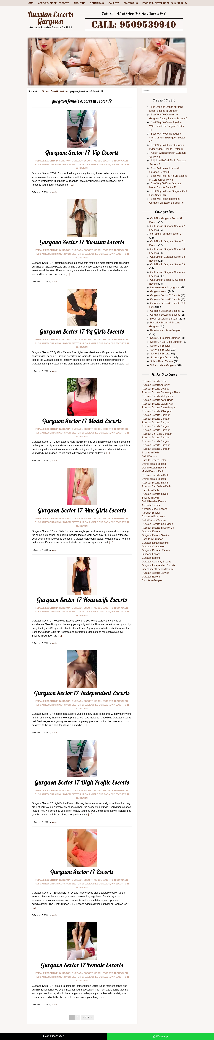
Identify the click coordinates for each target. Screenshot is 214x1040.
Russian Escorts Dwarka (155, 388)
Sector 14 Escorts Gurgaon (165, 338)
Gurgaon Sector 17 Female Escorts (82, 965)
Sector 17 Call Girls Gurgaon (91, 164)
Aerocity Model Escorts (53, 3)
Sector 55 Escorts (160, 353)
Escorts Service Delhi (154, 460)
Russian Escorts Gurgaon (50, 18)
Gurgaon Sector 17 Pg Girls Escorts (82, 331)
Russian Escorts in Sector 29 (158, 527)
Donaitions (97, 3)
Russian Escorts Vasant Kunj (158, 403)
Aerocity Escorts (151, 505)
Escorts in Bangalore (153, 516)
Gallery (113, 3)
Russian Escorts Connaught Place (161, 392)
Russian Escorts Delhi (154, 381)
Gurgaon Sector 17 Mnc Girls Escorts (82, 510)
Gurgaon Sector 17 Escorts (81, 872)
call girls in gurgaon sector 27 (166, 233)
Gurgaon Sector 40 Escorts (165, 299)
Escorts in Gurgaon (152, 539)
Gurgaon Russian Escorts (156, 550)
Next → (87, 1017)
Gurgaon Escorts (151, 531)
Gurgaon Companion (153, 546)
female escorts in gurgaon (52, 160)
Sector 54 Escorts (160, 349)
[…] (71, 184)
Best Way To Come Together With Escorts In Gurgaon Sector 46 (166, 126)
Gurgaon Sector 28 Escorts (165, 295)
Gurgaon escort (82, 160)
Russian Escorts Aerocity (156, 385)
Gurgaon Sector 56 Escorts (165, 310)
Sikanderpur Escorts (161, 357)
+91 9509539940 (54, 1036)
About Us (79, 3)
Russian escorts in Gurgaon (53, 164)
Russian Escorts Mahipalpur (157, 396)
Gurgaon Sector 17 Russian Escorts (82, 242)
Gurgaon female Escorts (155, 542)
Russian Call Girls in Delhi (156, 486)
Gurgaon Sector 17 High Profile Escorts (82, 782)
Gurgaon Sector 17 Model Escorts (82, 421)
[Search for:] (164, 90)
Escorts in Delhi (150, 452)
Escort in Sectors (153, 3)
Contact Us (130, 3)
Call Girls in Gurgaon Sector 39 (167, 264)
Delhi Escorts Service (154, 520)
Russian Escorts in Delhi (155, 475)
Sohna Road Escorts (161, 361)
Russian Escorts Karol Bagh (157, 400)
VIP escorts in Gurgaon (163, 365)
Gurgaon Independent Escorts (158, 565)
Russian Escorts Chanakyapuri (159, 407)
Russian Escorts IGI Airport (157, 411)
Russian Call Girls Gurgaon (157, 433)
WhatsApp (162, 1036)
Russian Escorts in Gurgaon (157, 524)
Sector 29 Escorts (160, 345)
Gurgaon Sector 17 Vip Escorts (81, 152)
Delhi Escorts (149, 456)
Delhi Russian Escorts (154, 467)
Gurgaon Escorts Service (156, 535)
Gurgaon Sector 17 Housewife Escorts (82, 599)
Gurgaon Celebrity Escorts (156, 561)
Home (30, 3)
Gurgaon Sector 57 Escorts (165, 314)
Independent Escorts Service (158, 569)
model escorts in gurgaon (111, 160)
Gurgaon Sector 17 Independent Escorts (82, 693)
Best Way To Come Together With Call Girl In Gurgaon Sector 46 (167, 137)
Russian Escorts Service (155, 573)
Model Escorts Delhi (153, 471)
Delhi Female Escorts (154, 464)
